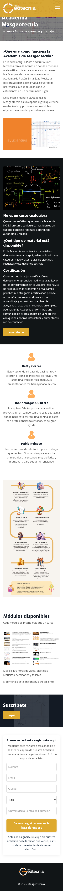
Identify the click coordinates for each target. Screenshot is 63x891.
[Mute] (51, 147)
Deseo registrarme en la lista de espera (31, 825)
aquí (11, 715)
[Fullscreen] (57, 147)
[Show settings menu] (54, 726)
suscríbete (16, 332)
